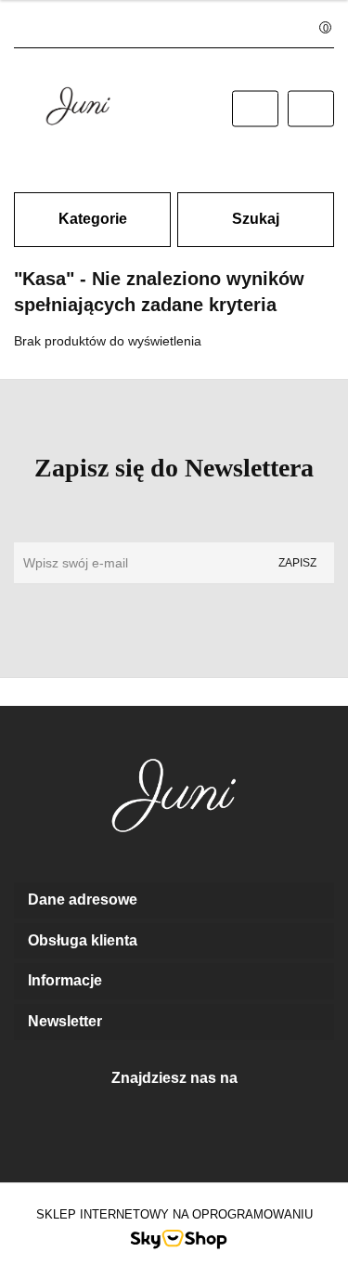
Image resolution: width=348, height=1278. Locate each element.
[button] (174, 900)
